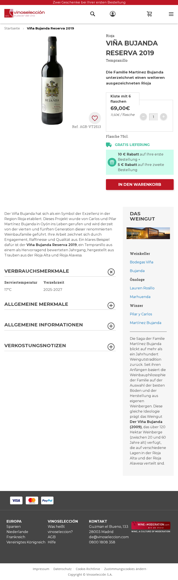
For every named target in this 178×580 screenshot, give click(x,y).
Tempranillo (116, 60)
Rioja (110, 35)
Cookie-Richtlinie (88, 569)
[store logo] (22, 14)
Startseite (12, 28)
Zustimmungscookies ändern (125, 569)
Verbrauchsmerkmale (36, 271)
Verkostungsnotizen (35, 345)
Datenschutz (62, 569)
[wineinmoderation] (150, 531)
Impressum (41, 569)
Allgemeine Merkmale (36, 304)
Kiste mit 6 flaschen (120, 99)
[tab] (122, 98)
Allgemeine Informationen (43, 325)
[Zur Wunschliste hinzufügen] (95, 118)
